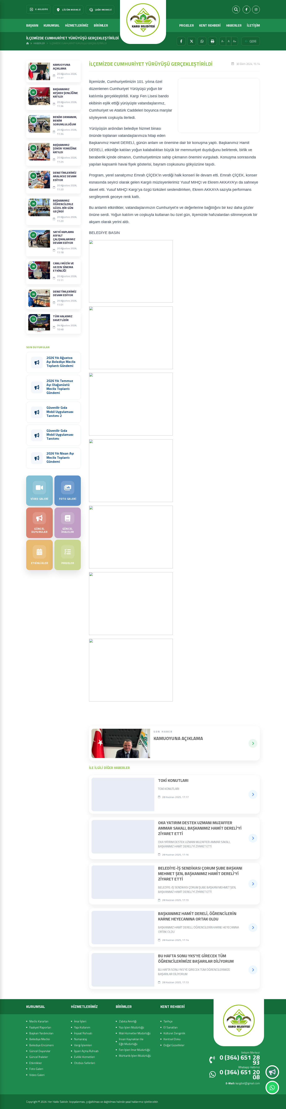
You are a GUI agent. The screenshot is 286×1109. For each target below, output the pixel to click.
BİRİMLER (101, 25)
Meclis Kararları (38, 1021)
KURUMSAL (52, 25)
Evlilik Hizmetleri (84, 1057)
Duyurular (272, 1072)
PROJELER (186, 25)
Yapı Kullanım (82, 1027)
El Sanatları (171, 1027)
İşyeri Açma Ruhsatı (86, 1051)
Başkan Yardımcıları (41, 1033)
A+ (234, 41)
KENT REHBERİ (209, 25)
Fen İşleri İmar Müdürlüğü (134, 1049)
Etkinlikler (35, 1063)
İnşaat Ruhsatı (83, 1033)
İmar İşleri (80, 1021)
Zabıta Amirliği (128, 1021)
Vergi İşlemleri (83, 1045)
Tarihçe (168, 1021)
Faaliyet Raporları (40, 1027)
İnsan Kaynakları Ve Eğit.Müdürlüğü (131, 1041)
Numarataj (80, 1039)
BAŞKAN (32, 25)
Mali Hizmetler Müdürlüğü (135, 1033)
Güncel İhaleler (38, 1057)
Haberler (39, 43)
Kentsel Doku (172, 1039)
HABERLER (234, 25)
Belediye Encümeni (41, 1045)
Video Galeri (37, 1075)
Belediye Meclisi (39, 1039)
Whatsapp (272, 1087)
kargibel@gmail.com (243, 1083)
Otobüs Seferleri (84, 1063)
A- (222, 41)
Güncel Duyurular (39, 1051)
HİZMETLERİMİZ (76, 25)
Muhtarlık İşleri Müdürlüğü (135, 1055)
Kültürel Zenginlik (174, 1033)
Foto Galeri (36, 1069)
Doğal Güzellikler (174, 1045)
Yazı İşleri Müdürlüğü (131, 1027)
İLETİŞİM (253, 25)
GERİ (253, 41)
